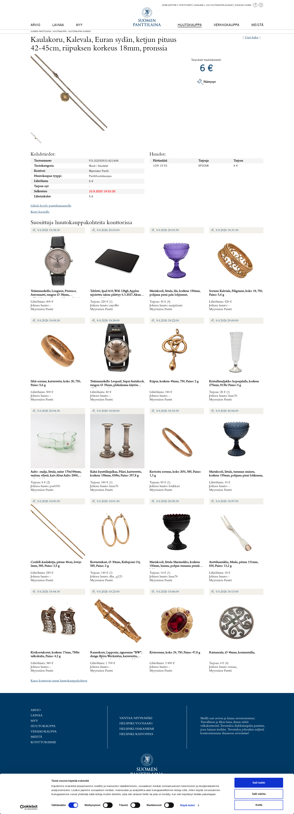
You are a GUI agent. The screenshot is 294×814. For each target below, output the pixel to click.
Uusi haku (251, 37)
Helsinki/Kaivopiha (136, 734)
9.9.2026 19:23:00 (108, 591)
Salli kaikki (258, 782)
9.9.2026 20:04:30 (48, 411)
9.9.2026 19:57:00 (227, 501)
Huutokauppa (190, 25)
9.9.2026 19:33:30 (167, 411)
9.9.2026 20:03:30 (167, 230)
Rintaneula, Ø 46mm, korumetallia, (232, 652)
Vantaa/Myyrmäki (135, 718)
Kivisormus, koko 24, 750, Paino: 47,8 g (175, 652)
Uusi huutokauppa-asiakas (219, 5)
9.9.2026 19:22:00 (167, 320)
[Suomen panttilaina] (255, 5)
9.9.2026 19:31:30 (227, 230)
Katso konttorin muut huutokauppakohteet (59, 680)
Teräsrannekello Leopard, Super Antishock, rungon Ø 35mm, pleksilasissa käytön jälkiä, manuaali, (117, 385)
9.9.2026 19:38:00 (108, 320)
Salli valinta (259, 793)
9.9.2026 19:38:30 (48, 230)
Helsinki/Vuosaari (135, 723)
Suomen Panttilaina (41, 31)
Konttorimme (43, 742)
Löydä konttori (169, 5)
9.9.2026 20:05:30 (167, 501)
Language (199, 5)
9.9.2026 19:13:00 (227, 591)
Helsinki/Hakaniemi (136, 729)
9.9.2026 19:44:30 (48, 591)
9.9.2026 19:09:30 (48, 320)
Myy (79, 25)
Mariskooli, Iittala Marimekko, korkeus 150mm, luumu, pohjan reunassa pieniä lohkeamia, (175, 566)
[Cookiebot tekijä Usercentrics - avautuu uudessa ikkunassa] (29, 807)
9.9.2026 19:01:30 (108, 501)
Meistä (257, 25)
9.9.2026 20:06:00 (227, 411)
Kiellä (259, 804)
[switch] (108, 805)
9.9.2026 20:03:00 (108, 230)
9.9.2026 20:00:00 (227, 320)
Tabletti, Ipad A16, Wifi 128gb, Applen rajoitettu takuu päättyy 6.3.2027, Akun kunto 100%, (115, 294)
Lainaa (58, 25)
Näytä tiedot (187, 805)
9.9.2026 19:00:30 (48, 501)
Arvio (35, 25)
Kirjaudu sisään (243, 5)
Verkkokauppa (226, 25)
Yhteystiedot (185, 5)
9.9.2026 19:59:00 (108, 411)
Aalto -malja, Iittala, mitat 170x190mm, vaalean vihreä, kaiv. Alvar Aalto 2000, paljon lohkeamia (56, 475)
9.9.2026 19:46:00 (167, 591)
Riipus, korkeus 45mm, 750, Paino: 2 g (174, 381)
